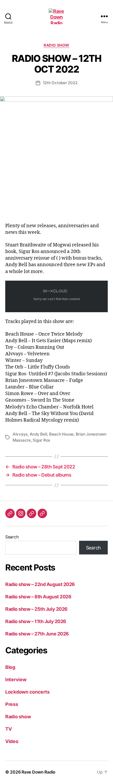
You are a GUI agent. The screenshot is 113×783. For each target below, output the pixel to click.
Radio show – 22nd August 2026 (40, 584)
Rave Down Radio (38, 772)
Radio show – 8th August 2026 (38, 596)
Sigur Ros (41, 440)
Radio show (56, 45)
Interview (16, 679)
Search (11, 536)
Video (11, 741)
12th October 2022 (60, 82)
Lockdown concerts (27, 692)
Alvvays (20, 434)
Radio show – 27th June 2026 (37, 633)
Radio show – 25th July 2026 (36, 609)
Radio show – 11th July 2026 (35, 621)
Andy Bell (38, 434)
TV (8, 729)
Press (11, 704)
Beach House (61, 434)
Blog (10, 667)
